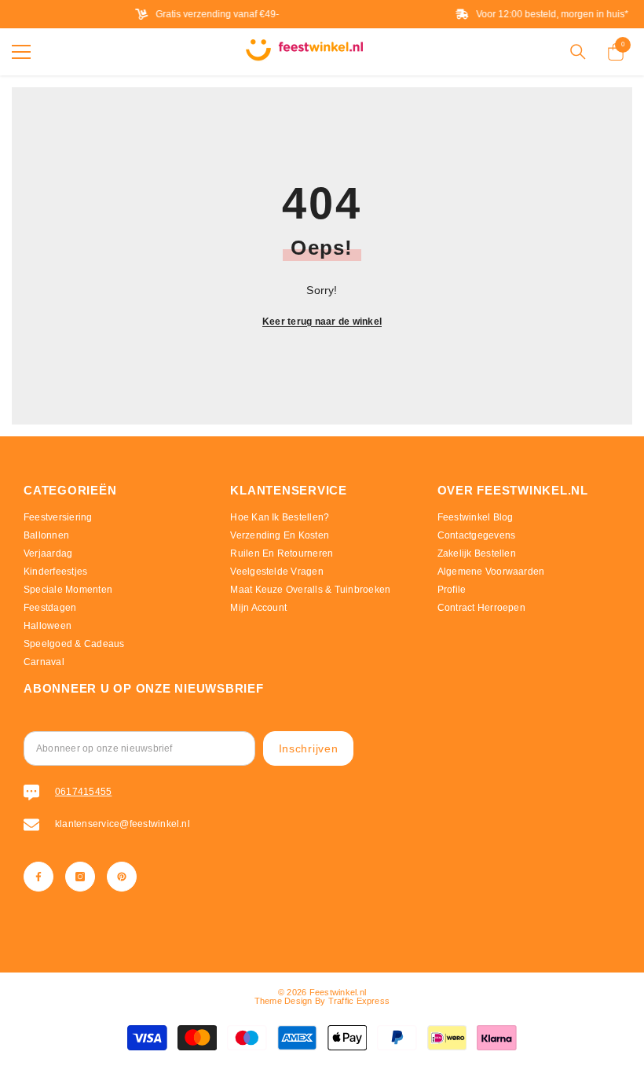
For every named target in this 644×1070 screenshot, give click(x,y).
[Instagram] (80, 877)
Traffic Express (359, 1001)
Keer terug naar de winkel (322, 321)
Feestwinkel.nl (337, 992)
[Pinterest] (122, 877)
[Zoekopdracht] (578, 51)
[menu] (21, 51)
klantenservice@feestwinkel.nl (122, 823)
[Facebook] (38, 877)
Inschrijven (308, 748)
